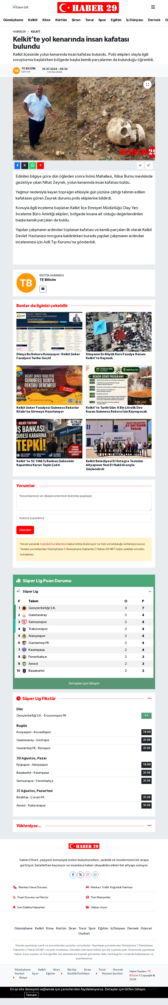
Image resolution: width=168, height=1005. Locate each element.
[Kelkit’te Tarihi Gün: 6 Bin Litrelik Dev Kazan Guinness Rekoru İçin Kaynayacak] (119, 385)
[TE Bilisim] (26, 283)
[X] (80, 874)
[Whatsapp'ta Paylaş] (32, 165)
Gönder (25, 530)
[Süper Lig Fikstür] (150, 698)
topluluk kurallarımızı (53, 544)
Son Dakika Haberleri (31, 907)
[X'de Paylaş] (24, 165)
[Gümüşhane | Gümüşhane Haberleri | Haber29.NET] (88, 7)
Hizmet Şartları (112, 973)
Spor (102, 20)
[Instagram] (87, 874)
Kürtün (61, 20)
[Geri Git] (20, 7)
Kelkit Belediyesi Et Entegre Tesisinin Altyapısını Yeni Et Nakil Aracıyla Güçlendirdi (114, 465)
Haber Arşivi (99, 907)
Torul (89, 20)
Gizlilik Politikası (78, 973)
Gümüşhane (13, 20)
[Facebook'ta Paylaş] (17, 165)
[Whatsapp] (95, 874)
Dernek (154, 20)
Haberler (19, 31)
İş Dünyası (134, 20)
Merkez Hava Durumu (32, 887)
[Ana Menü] (153, 7)
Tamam (31, 995)
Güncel (146, 928)
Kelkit (32, 20)
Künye (23, 978)
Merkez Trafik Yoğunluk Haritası (112, 887)
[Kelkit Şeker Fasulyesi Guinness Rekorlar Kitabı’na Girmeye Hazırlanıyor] (49, 385)
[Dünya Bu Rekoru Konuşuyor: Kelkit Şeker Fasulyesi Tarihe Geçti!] (49, 331)
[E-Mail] (43, 289)
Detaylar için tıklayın (84, 683)
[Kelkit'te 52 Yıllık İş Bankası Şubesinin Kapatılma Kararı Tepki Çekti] (49, 438)
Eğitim (116, 20)
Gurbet (84, 933)
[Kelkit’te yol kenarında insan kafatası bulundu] (84, 118)
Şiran (76, 20)
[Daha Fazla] (40, 165)
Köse (46, 20)
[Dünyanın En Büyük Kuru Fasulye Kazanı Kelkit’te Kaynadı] (119, 331)
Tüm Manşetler (101, 897)
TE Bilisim (48, 280)
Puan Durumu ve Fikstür (33, 897)
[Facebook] (73, 874)
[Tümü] (150, 826)
